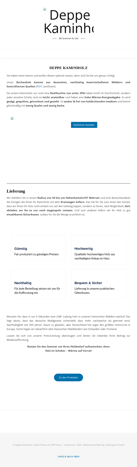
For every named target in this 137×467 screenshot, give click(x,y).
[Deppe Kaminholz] (68, 21)
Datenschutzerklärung (93, 444)
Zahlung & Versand (115, 444)
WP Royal (56, 444)
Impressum (70, 444)
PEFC (39, 86)
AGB (79, 444)
